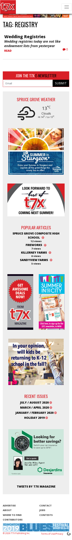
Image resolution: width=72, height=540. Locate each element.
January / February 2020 (35, 413)
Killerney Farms (34, 252)
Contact (45, 505)
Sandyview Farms (34, 260)
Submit (61, 83)
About (7, 510)
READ (8, 50)
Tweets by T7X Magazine (36, 486)
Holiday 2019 (34, 418)
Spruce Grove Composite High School (36, 235)
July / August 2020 (34, 402)
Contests (46, 515)
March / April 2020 (35, 407)
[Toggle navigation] (66, 7)
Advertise (9, 505)
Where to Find (12, 515)
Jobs (42, 510)
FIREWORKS (34, 245)
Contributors (13, 519)
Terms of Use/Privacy (52, 533)
